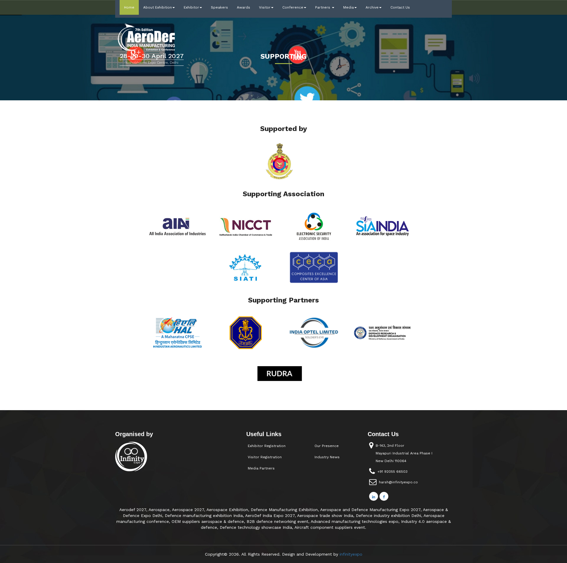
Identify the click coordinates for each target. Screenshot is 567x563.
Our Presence (327, 446)
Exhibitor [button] (191, 7)
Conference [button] (292, 7)
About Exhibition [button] (157, 7)
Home (131, 7)
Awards (243, 7)
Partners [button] (323, 7)
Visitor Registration (265, 457)
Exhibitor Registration (267, 446)
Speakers (219, 7)
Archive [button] (372, 7)
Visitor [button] (265, 7)
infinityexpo (351, 554)
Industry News (327, 457)
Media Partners (261, 468)
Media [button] (348, 7)
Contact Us (400, 7)
